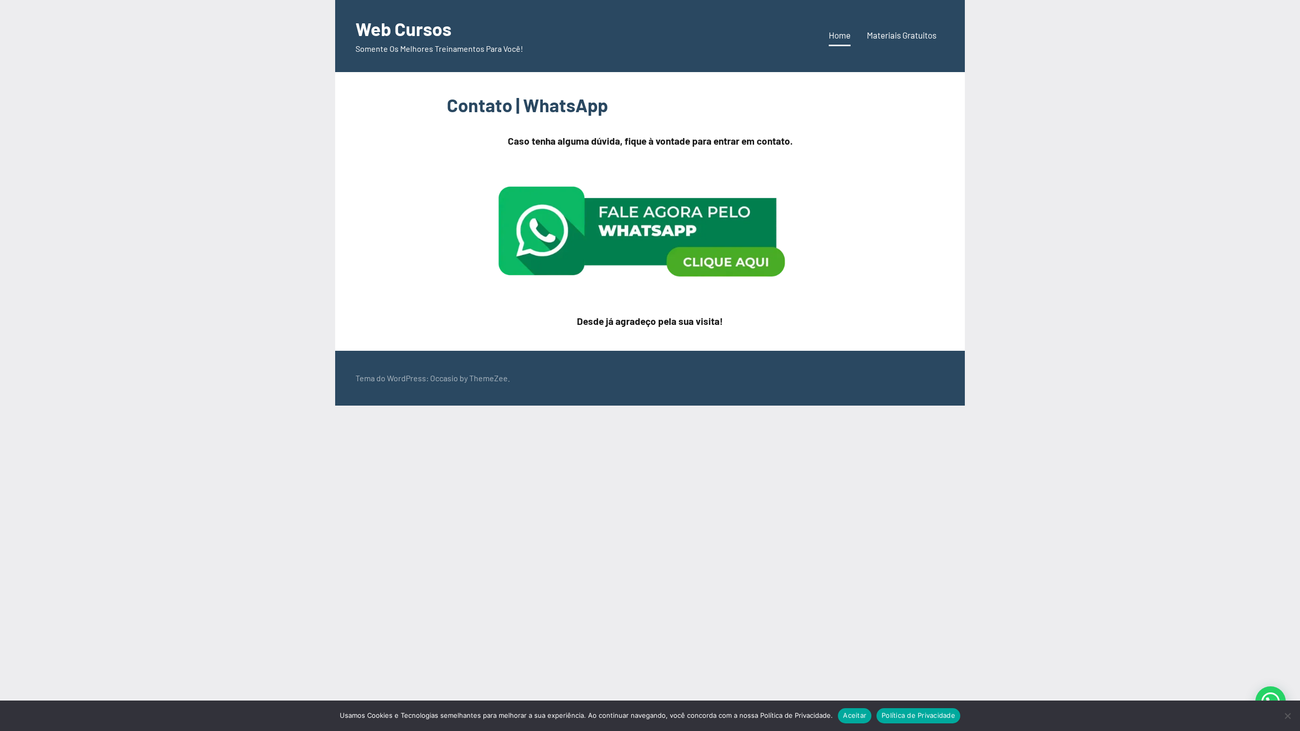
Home (840, 35)
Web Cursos (403, 29)
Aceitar (854, 715)
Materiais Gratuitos (901, 35)
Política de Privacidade (918, 715)
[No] (1287, 716)
